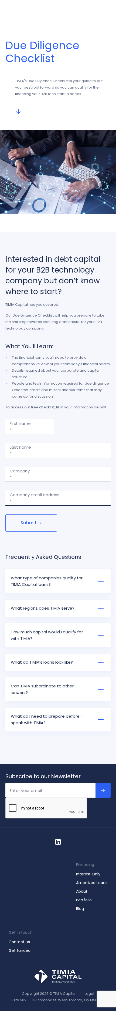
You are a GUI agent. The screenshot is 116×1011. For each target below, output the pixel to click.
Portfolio (84, 900)
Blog (80, 908)
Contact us (19, 942)
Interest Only (88, 874)
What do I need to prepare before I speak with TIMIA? (46, 719)
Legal (89, 993)
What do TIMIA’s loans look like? (42, 662)
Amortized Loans (91, 882)
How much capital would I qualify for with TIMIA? (47, 635)
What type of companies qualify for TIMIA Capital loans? (47, 581)
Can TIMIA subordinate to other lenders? (42, 689)
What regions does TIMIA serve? (43, 608)
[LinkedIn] (58, 842)
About (81, 891)
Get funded (19, 950)
